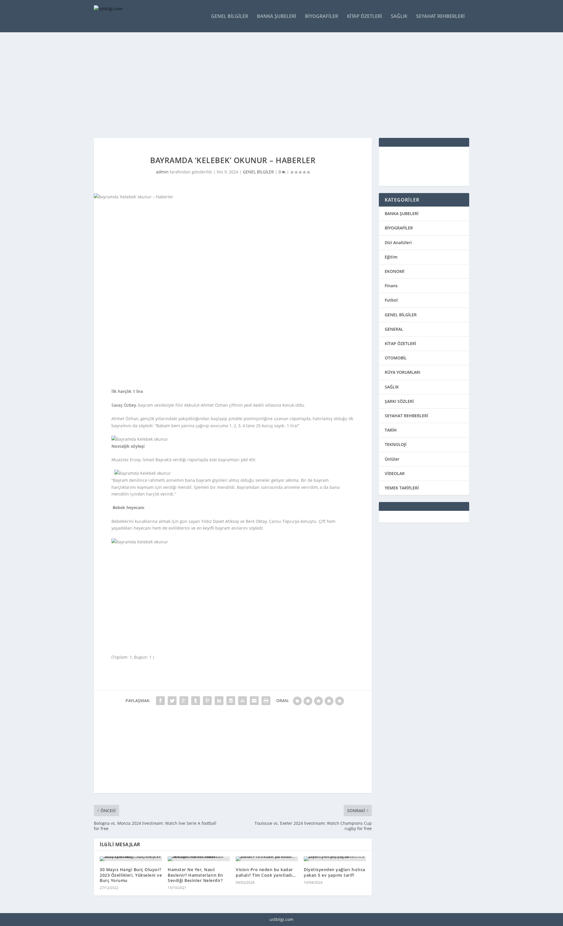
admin (162, 172)
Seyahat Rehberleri (440, 16)
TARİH (391, 430)
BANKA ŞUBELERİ (401, 213)
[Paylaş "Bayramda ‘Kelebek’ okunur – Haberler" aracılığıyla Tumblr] (195, 701)
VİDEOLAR (395, 473)
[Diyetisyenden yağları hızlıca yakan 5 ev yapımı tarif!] (335, 858)
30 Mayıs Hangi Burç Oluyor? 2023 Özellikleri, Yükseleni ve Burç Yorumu (131, 875)
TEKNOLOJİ (395, 444)
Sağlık (399, 16)
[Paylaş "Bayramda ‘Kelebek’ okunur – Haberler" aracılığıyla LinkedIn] (219, 701)
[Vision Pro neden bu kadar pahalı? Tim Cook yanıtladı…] (267, 858)
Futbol (391, 300)
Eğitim (391, 257)
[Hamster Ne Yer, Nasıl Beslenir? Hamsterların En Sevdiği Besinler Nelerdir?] (199, 858)
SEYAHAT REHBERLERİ (406, 415)
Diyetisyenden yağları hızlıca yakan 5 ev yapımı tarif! (334, 872)
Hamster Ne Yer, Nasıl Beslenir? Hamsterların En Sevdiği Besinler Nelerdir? (195, 875)
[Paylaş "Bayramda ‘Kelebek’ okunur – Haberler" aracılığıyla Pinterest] (207, 701)
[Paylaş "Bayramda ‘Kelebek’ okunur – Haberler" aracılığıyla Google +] (184, 701)
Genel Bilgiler (229, 16)
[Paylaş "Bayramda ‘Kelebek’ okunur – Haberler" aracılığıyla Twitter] (172, 701)
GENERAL (394, 329)
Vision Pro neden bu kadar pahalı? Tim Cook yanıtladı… (266, 872)
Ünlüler (392, 459)
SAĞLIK (392, 387)
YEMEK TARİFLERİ (402, 488)
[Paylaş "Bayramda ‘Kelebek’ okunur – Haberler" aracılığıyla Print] (266, 701)
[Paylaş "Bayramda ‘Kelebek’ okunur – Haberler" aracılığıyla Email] (254, 701)
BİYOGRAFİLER (399, 228)
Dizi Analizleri (398, 242)
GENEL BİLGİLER (258, 172)
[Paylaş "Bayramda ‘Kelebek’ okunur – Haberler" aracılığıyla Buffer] (231, 701)
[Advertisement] (270, 85)
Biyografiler (321, 16)
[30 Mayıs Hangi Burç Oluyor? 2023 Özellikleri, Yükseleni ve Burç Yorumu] (131, 858)
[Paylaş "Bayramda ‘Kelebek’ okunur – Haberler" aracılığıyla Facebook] (160, 701)
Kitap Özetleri (364, 16)
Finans (391, 285)
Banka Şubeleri (276, 16)
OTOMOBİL (396, 358)
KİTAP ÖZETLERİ (400, 343)
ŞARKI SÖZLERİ (399, 401)
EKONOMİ (394, 271)
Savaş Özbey (123, 405)
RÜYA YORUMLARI (402, 372)
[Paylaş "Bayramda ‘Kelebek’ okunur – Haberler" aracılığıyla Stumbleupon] (242, 701)
